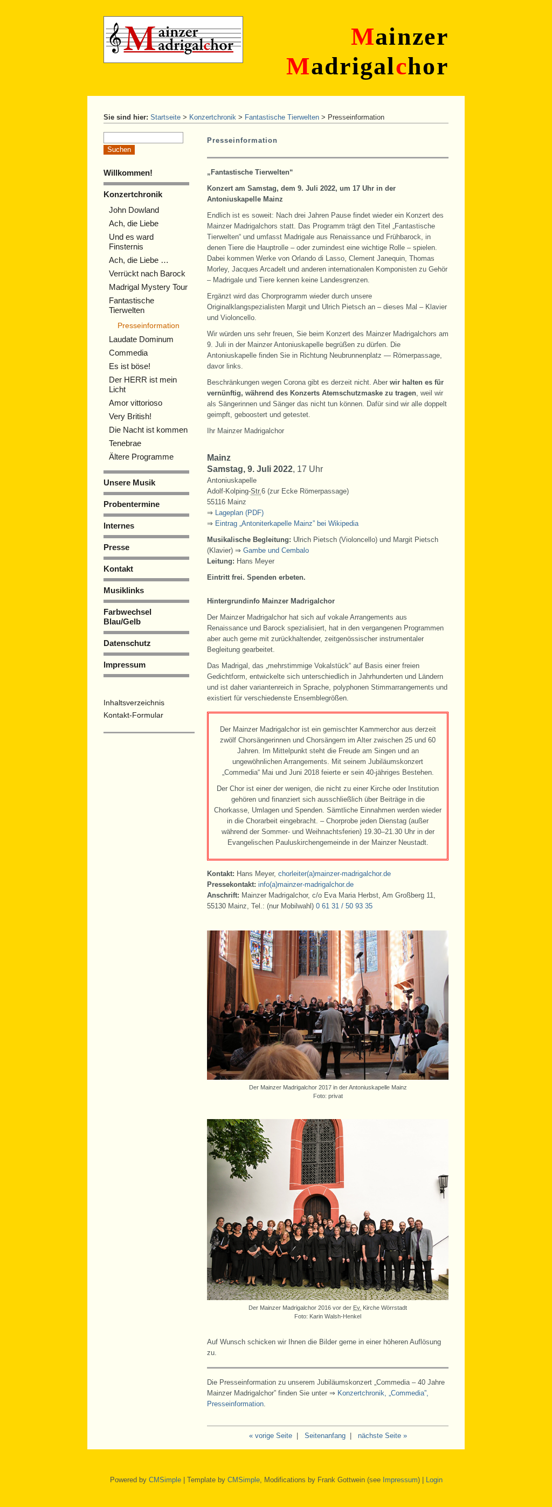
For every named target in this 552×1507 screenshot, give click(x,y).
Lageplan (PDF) (239, 513)
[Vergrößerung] (327, 1077)
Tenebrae (125, 443)
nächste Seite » (382, 1436)
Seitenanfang (325, 1436)
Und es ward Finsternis (131, 241)
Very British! (130, 416)
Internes (119, 525)
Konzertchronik (212, 117)
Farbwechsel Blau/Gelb (127, 616)
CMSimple (165, 1480)
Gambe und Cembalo (276, 550)
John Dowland (134, 209)
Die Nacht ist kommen (148, 429)
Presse (116, 547)
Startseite (165, 117)
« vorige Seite (270, 1436)
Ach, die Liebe (133, 223)
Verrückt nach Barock (147, 273)
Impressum (125, 664)
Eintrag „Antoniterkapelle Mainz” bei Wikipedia (286, 523)
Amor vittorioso (135, 402)
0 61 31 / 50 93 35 (344, 906)
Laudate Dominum (141, 339)
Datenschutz (127, 643)
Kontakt (118, 568)
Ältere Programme (141, 456)
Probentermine (132, 504)
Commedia (128, 352)
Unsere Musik (129, 482)
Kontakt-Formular (133, 715)
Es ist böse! (129, 366)
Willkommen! (128, 172)
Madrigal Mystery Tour (148, 286)
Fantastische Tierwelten (282, 117)
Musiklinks (124, 590)
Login (434, 1480)
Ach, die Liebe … (139, 260)
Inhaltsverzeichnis (134, 702)
